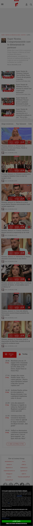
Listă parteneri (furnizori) (5, 518)
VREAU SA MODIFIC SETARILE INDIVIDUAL (16, 523)
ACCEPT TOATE (16, 521)
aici (8, 502)
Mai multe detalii (19, 495)
